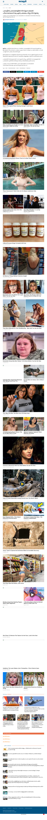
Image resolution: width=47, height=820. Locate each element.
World (24, 4)
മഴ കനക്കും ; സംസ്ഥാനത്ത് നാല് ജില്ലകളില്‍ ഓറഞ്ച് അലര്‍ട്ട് (21, 791)
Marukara (30, 4)
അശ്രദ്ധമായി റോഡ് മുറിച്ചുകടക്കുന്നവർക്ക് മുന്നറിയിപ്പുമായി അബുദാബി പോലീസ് (25, 786)
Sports (40, 4)
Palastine (28, 68)
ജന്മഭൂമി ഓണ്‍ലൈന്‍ (9, 19)
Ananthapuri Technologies (12, 811)
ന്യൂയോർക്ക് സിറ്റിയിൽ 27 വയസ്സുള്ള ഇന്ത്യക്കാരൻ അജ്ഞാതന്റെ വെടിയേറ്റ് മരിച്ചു (8, 724)
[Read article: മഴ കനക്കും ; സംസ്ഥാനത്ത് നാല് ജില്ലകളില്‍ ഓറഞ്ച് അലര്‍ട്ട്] (5, 793)
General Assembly (12, 68)
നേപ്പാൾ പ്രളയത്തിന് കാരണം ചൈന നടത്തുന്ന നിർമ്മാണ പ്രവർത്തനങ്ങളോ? (24, 753)
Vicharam (35, 4)
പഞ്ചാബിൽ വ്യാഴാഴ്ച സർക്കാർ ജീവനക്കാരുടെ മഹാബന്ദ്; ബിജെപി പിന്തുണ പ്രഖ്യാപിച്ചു (24, 771)
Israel (17, 68)
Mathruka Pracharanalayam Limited (8, 810)
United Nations (22, 68)
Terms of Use (15, 808)
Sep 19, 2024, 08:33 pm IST (19, 19)
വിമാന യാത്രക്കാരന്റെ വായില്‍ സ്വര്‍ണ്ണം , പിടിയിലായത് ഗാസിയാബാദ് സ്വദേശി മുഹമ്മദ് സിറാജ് (24, 749)
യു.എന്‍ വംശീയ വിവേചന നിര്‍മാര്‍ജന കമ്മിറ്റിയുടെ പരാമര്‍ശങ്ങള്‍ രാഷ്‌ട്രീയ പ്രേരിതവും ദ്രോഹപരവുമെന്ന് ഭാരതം (11, 709)
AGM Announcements (28, 808)
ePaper (11, 4)
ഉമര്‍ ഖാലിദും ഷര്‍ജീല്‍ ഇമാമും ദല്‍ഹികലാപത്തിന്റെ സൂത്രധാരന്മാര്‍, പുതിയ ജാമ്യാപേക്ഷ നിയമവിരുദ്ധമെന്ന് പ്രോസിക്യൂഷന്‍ (24, 782)
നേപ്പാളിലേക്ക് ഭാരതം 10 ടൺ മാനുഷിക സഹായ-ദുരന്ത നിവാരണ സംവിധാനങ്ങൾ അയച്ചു (25, 759)
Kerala (16, 4)
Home (4, 7)
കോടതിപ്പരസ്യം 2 (6, 739)
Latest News (6, 4)
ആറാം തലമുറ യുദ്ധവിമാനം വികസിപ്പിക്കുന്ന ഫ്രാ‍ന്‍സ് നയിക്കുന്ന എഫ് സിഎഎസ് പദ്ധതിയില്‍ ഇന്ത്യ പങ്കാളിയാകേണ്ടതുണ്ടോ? (37, 724)
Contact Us (9, 808)
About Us (4, 808)
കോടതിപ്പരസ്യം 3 (6, 741)
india (6, 68)
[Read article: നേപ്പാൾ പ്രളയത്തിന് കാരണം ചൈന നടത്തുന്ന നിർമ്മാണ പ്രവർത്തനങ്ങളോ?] (5, 754)
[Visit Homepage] (22, 1)
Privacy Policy (21, 808)
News (7, 7)
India (20, 4)
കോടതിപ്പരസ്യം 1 (6, 736)
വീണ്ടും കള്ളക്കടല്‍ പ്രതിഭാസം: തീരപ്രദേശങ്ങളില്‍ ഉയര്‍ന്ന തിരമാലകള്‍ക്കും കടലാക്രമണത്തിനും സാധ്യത (24, 797)
